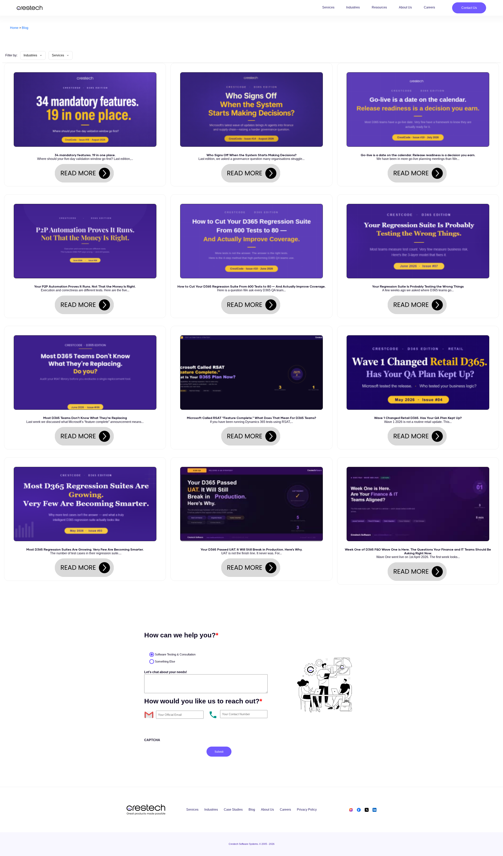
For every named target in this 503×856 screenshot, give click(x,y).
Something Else (165, 661)
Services (328, 7)
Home (14, 27)
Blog (25, 27)
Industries (353, 7)
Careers (429, 7)
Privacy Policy (307, 809)
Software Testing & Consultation (175, 654)
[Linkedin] (373, 809)
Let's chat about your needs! (165, 672)
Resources (379, 7)
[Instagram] (351, 809)
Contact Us (469, 7)
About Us (405, 7)
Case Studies (233, 809)
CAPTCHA (152, 740)
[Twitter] (366, 809)
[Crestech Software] (30, 8)
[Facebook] (358, 809)
